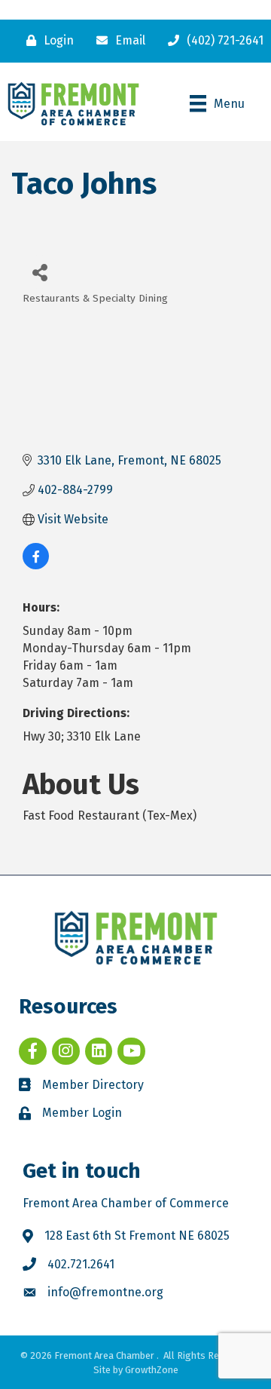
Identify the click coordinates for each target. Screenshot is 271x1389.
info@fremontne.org (105, 1292)
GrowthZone (151, 1369)
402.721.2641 (80, 1264)
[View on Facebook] (36, 565)
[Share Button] (39, 272)
